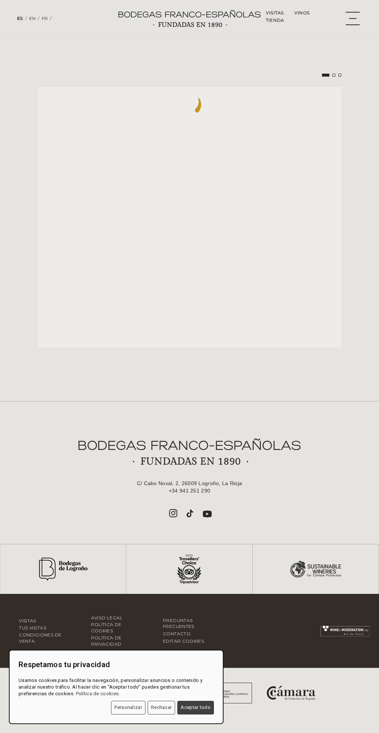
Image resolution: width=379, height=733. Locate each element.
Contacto (177, 633)
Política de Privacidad (106, 641)
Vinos (301, 13)
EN (32, 18)
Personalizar (128, 707)
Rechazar (161, 707)
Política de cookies (106, 627)
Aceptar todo (196, 707)
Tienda (275, 20)
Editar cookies (183, 641)
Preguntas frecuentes (178, 623)
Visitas (275, 13)
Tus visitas (32, 628)
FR (45, 18)
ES (20, 18)
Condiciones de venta (40, 638)
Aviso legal (107, 618)
